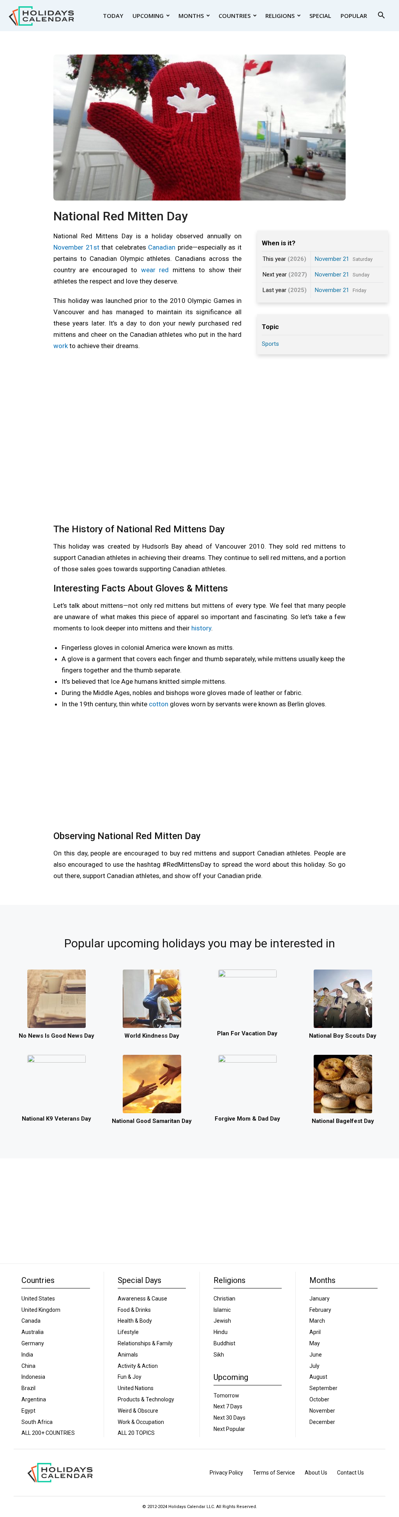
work (60, 346)
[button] (381, 16)
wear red (155, 270)
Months (191, 15)
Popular (354, 15)
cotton (158, 704)
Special (320, 15)
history (201, 628)
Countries (235, 15)
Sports (270, 343)
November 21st (76, 247)
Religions (280, 15)
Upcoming (148, 15)
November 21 (332, 258)
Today (113, 15)
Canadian (161, 247)
